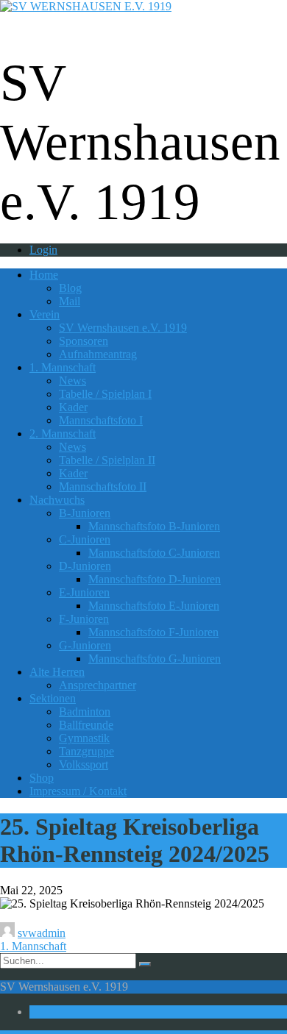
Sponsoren (83, 341)
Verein (44, 314)
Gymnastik (84, 738)
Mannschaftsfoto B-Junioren (154, 526)
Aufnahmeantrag (98, 354)
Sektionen (52, 698)
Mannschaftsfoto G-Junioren (154, 658)
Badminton (84, 711)
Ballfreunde (86, 725)
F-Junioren (84, 619)
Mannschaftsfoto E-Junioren (153, 605)
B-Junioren (84, 513)
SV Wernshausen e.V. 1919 (123, 327)
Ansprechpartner (97, 685)
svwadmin (41, 933)
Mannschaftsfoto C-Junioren (154, 552)
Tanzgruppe (86, 751)
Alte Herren (57, 672)
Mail (69, 301)
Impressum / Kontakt (78, 791)
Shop (41, 777)
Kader (73, 407)
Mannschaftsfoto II (102, 486)
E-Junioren (84, 592)
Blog (70, 288)
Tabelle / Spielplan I (105, 394)
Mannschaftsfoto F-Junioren (153, 632)
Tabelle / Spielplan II (107, 460)
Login (43, 249)
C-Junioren (84, 539)
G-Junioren (85, 645)
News (72, 380)
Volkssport (83, 764)
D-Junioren (85, 566)
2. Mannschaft (62, 433)
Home (43, 274)
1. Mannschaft (62, 367)
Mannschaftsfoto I (101, 420)
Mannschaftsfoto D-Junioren (154, 579)
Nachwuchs (57, 499)
